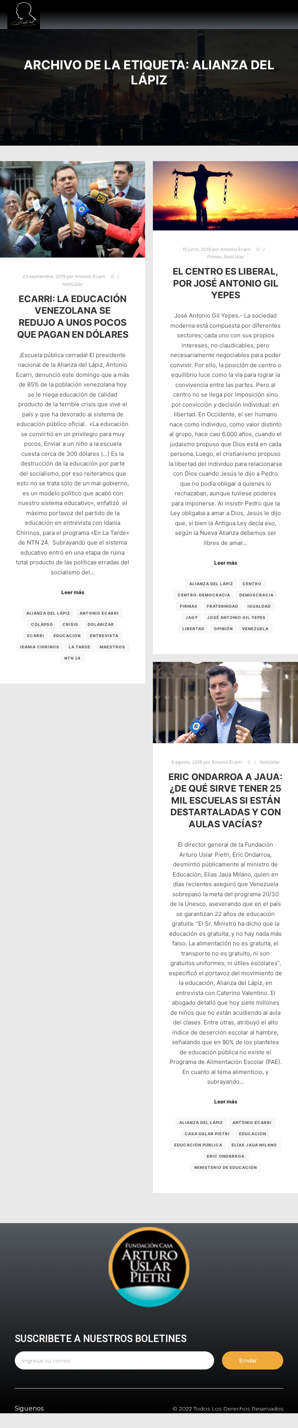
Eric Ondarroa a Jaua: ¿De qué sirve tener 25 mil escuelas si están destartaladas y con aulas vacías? (225, 800)
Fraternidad (222, 606)
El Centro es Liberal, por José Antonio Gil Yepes (225, 283)
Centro (252, 583)
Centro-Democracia (204, 595)
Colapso (42, 624)
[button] (214, 14)
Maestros (112, 646)
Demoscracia (256, 595)
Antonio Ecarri (99, 613)
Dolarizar (101, 624)
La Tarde (79, 646)
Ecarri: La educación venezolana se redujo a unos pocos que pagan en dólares (72, 316)
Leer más (72, 592)
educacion (67, 635)
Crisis (70, 624)
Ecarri (35, 635)
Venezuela (255, 628)
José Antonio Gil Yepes (236, 617)
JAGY (191, 617)
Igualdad (259, 606)
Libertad (193, 628)
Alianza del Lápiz (48, 613)
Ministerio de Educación (225, 1167)
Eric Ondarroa (225, 1156)
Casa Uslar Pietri (207, 1133)
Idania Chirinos (39, 646)
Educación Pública (198, 1145)
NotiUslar (72, 284)
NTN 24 (72, 658)
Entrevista (104, 635)
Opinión (223, 628)
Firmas (214, 256)
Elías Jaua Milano (254, 1145)
